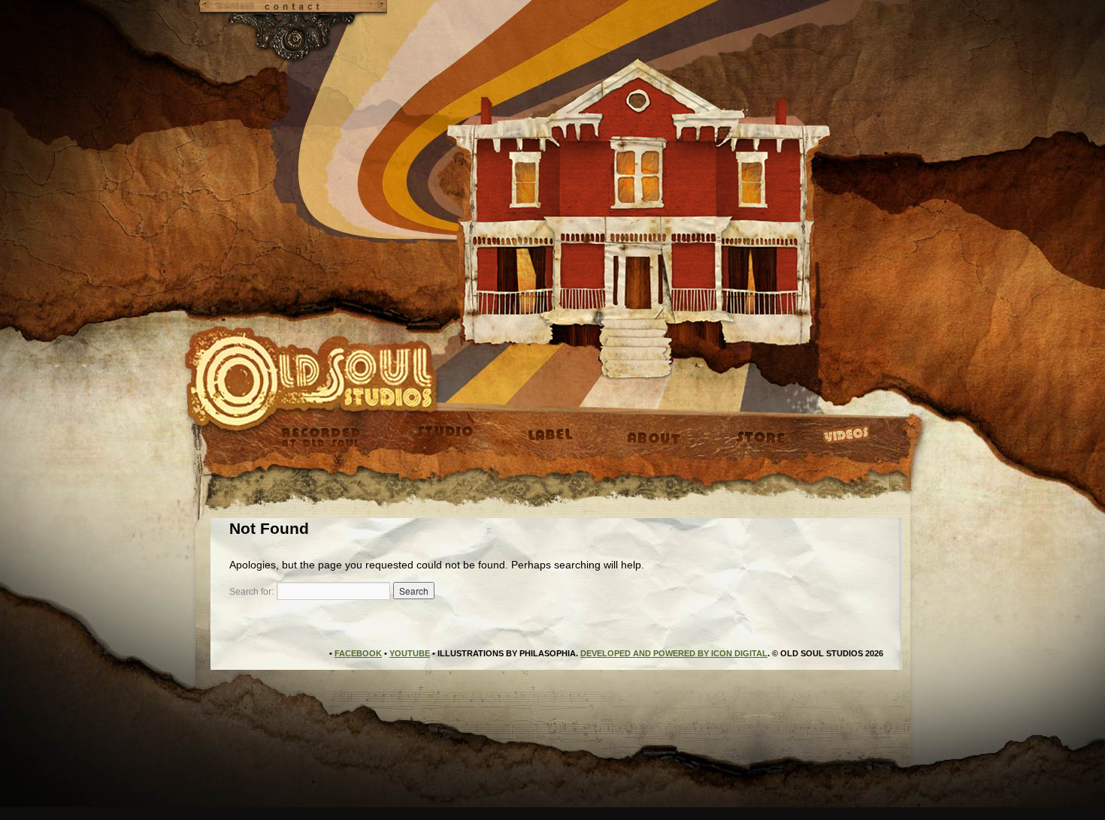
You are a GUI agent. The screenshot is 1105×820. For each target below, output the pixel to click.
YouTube (409, 653)
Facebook (358, 653)
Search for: (251, 591)
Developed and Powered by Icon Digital (673, 653)
